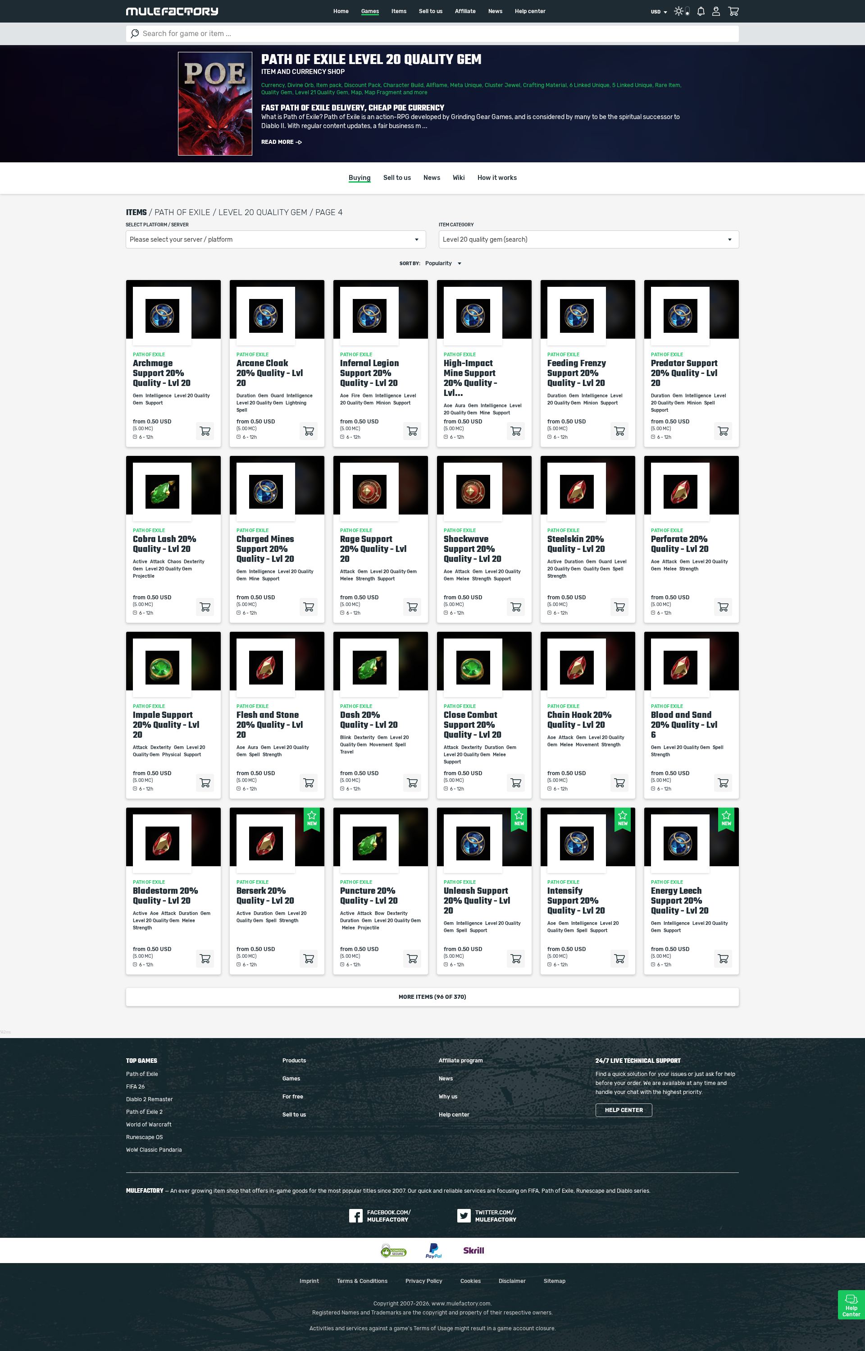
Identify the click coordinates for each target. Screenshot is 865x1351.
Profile (716, 11)
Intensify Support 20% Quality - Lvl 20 (576, 900)
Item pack (328, 85)
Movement (381, 745)
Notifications (701, 11)
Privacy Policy (423, 1281)
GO (134, 33)
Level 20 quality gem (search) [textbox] (485, 240)
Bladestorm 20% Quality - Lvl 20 (165, 895)
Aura (460, 406)
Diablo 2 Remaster (149, 1099)
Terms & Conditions (362, 1281)
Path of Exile (142, 1074)
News (495, 11)
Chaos (175, 562)
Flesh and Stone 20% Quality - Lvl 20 (270, 725)
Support (155, 403)
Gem (138, 396)
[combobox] (658, 12)
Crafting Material (545, 85)
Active (140, 562)
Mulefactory (172, 11)
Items (399, 11)
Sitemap (554, 1281)
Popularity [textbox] (438, 263)
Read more (277, 142)
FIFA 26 (135, 1086)
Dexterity (194, 562)
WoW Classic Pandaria (154, 1150)
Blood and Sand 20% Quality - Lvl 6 (684, 725)
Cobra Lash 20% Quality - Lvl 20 (164, 544)
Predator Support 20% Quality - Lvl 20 (684, 373)
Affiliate (465, 11)
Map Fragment (383, 92)
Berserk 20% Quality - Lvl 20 (265, 895)
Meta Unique (466, 85)
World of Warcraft (149, 1124)
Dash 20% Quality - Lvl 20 (369, 720)
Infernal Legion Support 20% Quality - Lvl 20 (369, 373)
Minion (384, 403)
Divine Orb (300, 85)
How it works (497, 178)
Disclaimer (512, 1281)
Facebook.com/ (389, 1216)
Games (370, 11)
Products (294, 1060)
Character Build (403, 85)
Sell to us (430, 11)
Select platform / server (157, 225)
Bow (380, 913)
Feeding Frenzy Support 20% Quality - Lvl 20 (576, 373)
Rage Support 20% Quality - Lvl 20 (373, 549)
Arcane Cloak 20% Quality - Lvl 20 (270, 373)
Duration (246, 396)
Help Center (851, 1311)
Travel (347, 752)
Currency (273, 85)
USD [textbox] (655, 12)
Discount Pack (362, 85)
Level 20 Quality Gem (260, 403)
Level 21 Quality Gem (321, 92)
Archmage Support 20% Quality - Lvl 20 (162, 373)
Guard (278, 396)
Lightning (296, 403)
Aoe (345, 396)
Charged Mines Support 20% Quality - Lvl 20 (265, 549)
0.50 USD (159, 421)
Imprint (309, 1281)
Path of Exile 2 (144, 1112)
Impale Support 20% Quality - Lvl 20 (166, 725)
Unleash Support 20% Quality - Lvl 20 (477, 900)
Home (341, 11)
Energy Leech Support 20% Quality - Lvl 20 (680, 900)
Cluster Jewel (502, 85)
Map (356, 92)
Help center (530, 11)
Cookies (470, 1281)
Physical (172, 755)
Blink (346, 737)
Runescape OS (144, 1137)
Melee (347, 579)
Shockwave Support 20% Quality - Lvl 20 (472, 549)
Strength (366, 579)
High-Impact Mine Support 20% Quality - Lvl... (470, 378)
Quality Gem (276, 92)
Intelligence (159, 396)
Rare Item (667, 85)
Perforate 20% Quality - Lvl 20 (680, 544)
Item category (456, 225)
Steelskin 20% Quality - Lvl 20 (576, 544)
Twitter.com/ (495, 1216)
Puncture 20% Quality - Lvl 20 (369, 895)
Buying (360, 178)
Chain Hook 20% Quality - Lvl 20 (579, 720)
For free (292, 1096)
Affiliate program (461, 1060)
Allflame (436, 85)
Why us (448, 1096)
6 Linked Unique (589, 85)
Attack (158, 562)
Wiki (459, 178)
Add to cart (205, 431)
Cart (733, 11)
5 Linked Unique (632, 85)
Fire (356, 396)
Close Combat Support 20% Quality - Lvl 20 (472, 725)
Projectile (144, 576)
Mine (485, 413)
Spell (242, 410)
